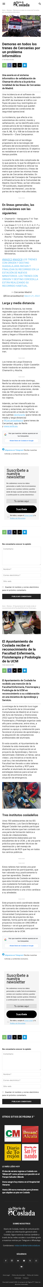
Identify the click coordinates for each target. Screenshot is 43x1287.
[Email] (19, 65)
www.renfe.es (10, 426)
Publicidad (18, 1278)
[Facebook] (9, 65)
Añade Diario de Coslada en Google (22, 440)
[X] (14, 65)
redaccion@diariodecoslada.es (27, 1245)
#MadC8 (17, 259)
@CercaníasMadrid (13, 420)
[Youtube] (21, 1267)
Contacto (25, 1278)
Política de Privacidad (17, 518)
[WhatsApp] (4, 65)
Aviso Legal (28, 515)
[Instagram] (12, 1260)
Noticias (9, 10)
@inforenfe (19, 415)
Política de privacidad (18, 1275)
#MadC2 (7, 259)
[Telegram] (24, 65)
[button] (3, 4)
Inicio (3, 10)
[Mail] (18, 1261)
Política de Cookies (32, 1275)
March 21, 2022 (32, 296)
